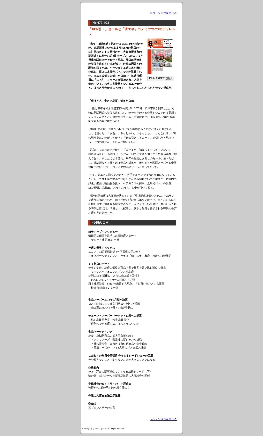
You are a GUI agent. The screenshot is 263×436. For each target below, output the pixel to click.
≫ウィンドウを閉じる (163, 13)
